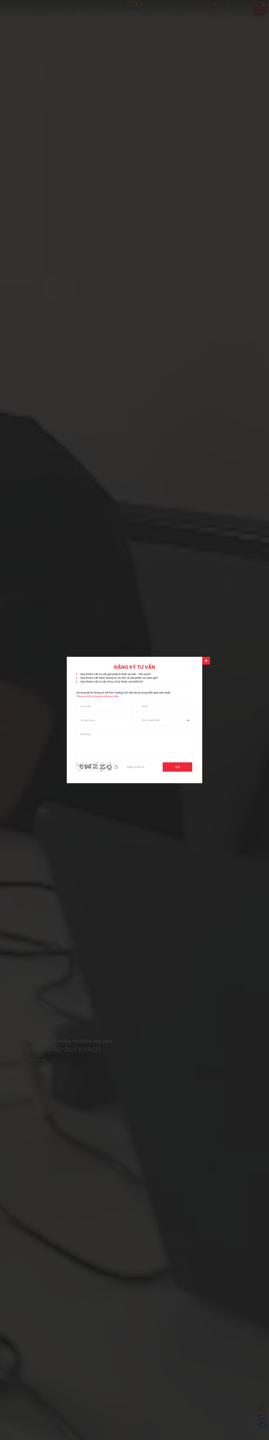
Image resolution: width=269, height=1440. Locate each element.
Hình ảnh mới (116, 767)
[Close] (206, 661)
